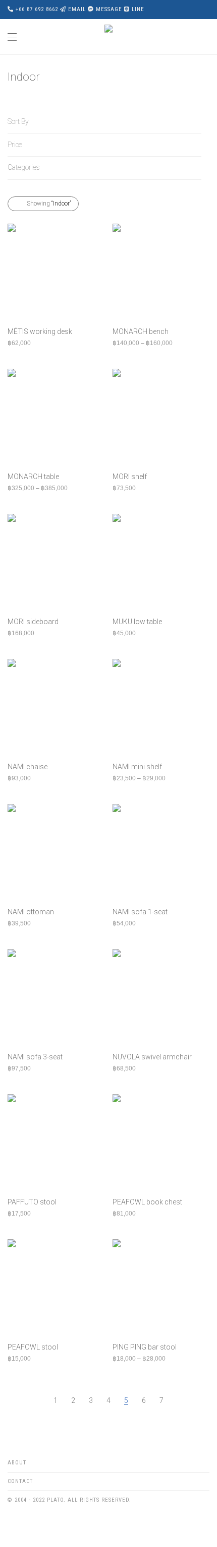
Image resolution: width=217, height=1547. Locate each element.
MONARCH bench (141, 331)
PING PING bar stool (145, 1347)
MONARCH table (33, 477)
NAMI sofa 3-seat (35, 1057)
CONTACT (20, 1481)
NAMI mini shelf (137, 767)
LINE (138, 9)
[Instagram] (26, 1523)
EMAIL (77, 9)
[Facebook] (11, 1523)
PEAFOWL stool (33, 1347)
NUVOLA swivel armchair (152, 1057)
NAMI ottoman (31, 912)
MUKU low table (137, 622)
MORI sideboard (33, 622)
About (17, 1462)
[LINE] (42, 1523)
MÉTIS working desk (40, 331)
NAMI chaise (27, 767)
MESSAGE (109, 9)
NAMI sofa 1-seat (140, 912)
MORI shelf (130, 477)
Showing (49, 203)
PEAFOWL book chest (147, 1202)
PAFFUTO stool (32, 1202)
